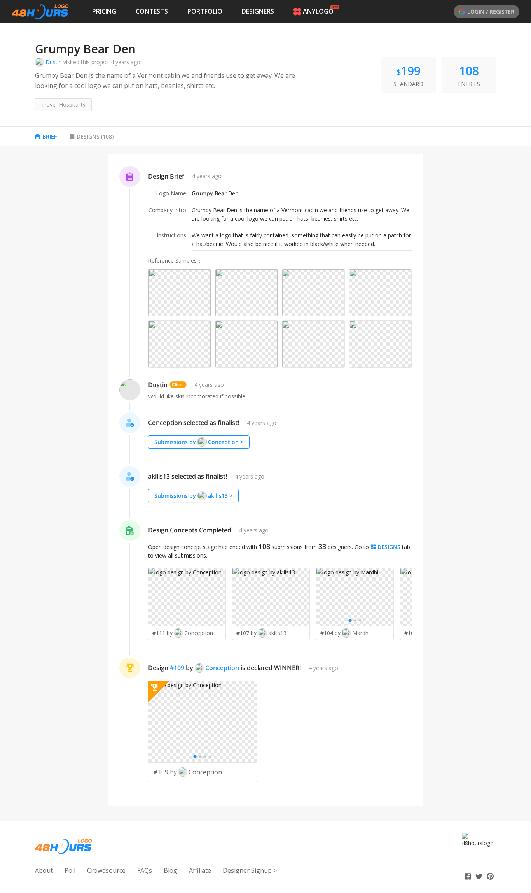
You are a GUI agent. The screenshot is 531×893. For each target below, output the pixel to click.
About (44, 870)
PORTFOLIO (204, 11)
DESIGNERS (258, 11)
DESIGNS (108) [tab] (95, 136)
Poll (70, 870)
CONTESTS (152, 11)
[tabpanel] (265, 480)
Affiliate (200, 870)
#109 (177, 667)
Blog (170, 870)
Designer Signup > (250, 870)
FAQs (144, 870)
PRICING (104, 11)
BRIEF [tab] (49, 136)
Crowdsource (106, 870)
